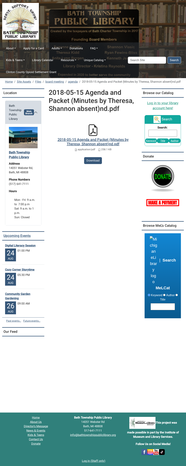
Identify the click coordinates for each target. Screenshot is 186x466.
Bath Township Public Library (21, 112)
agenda (73, 81)
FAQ (93, 48)
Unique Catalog (94, 60)
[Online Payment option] (163, 202)
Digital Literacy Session (20, 245)
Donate (36, 443)
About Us (36, 422)
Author (175, 140)
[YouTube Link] (156, 451)
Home (9, 81)
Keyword (151, 140)
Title (162, 140)
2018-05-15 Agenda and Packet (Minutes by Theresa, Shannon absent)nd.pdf (93, 141)
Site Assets (24, 81)
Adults (56, 48)
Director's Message (36, 426)
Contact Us (36, 439)
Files (38, 81)
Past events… (13, 320)
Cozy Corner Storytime (20, 269)
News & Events (35, 430)
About (10, 48)
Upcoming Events (17, 236)
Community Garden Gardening (17, 296)
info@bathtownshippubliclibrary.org (93, 435)
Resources (67, 60)
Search (174, 60)
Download (93, 160)
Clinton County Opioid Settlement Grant (31, 72)
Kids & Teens (14, 60)
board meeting (54, 81)
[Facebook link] (144, 451)
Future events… (31, 320)
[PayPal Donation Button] (163, 178)
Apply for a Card (33, 48)
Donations (76, 48)
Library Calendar (42, 60)
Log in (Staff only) (93, 461)
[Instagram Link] (150, 451)
